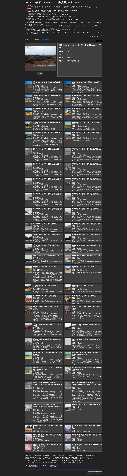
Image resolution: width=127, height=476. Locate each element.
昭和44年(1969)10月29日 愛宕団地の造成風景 (46, 82)
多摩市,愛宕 (70, 58)
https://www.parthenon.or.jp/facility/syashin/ (67, 457)
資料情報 (37, 39)
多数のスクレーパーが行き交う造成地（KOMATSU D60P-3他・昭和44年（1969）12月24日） (47, 384)
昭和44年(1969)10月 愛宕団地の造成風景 (44, 266)
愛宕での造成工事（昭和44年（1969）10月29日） (86, 339)
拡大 (41, 73)
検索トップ (29, 39)
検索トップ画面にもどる (50, 465)
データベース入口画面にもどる (52, 466)
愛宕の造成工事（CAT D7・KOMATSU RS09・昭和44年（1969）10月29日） (86, 353)
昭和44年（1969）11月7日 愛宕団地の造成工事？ (87, 404)
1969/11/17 (70, 54)
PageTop (100, 468)
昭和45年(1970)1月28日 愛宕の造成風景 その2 (46, 224)
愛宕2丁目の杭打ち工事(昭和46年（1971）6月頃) (47, 339)
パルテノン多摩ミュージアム (95, 471)
